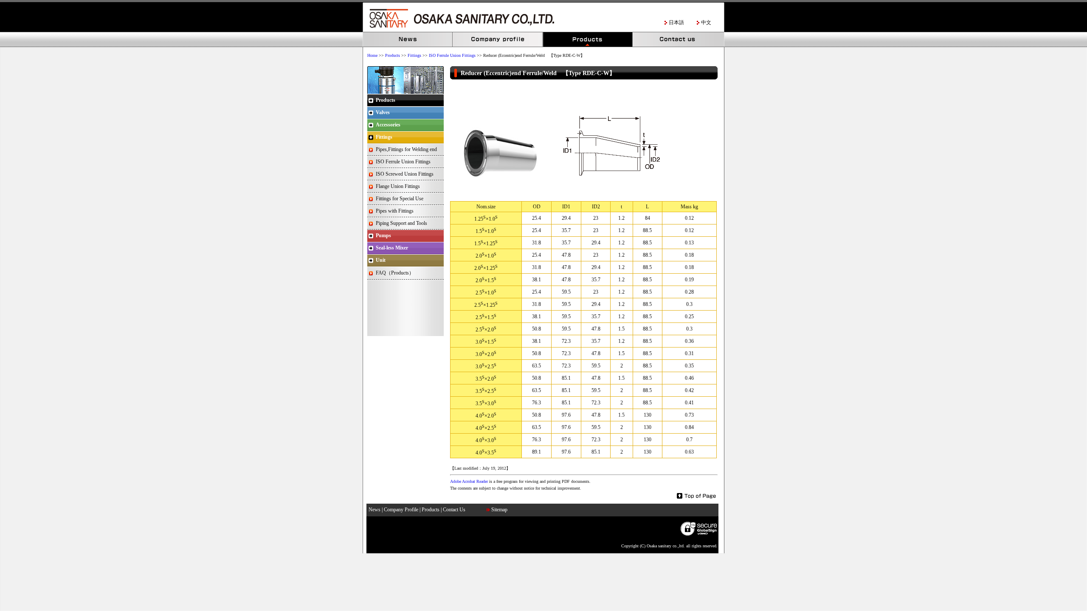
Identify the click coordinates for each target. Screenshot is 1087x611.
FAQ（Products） (395, 273)
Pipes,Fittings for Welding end (406, 149)
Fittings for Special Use (399, 199)
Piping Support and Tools (401, 223)
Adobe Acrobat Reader (469, 481)
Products (588, 39)
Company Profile (498, 39)
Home (372, 55)
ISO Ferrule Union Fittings (452, 55)
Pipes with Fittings (395, 211)
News (408, 39)
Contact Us (678, 39)
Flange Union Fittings (398, 186)
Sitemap (499, 510)
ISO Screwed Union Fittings (405, 174)
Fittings (414, 55)
